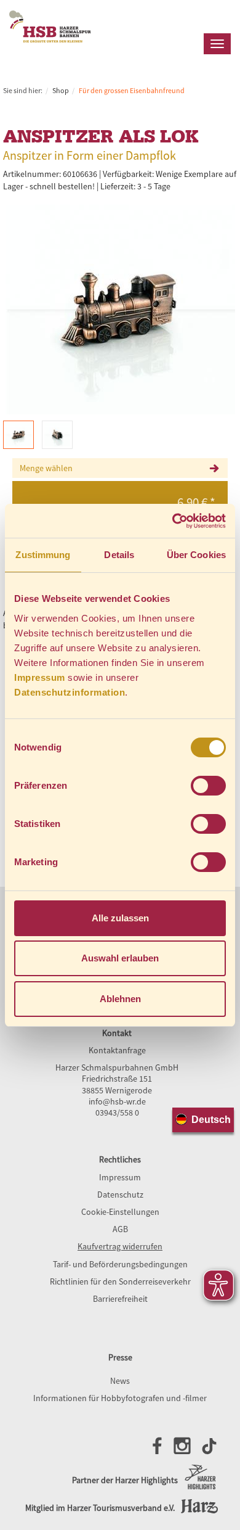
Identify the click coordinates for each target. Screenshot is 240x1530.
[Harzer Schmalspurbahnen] (50, 50)
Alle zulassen (120, 918)
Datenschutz (120, 1194)
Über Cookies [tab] (196, 554)
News (120, 1380)
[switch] (208, 786)
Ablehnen (120, 998)
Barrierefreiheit (120, 1298)
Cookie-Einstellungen (120, 1211)
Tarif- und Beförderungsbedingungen (120, 1264)
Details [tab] (119, 554)
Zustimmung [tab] (42, 554)
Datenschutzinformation (69, 692)
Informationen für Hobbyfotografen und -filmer (120, 1398)
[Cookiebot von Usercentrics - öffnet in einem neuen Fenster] (172, 521)
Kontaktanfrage (117, 1050)
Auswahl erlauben (120, 958)
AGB (120, 1229)
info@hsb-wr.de (117, 1101)
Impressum (39, 677)
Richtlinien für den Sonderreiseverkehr (120, 1281)
